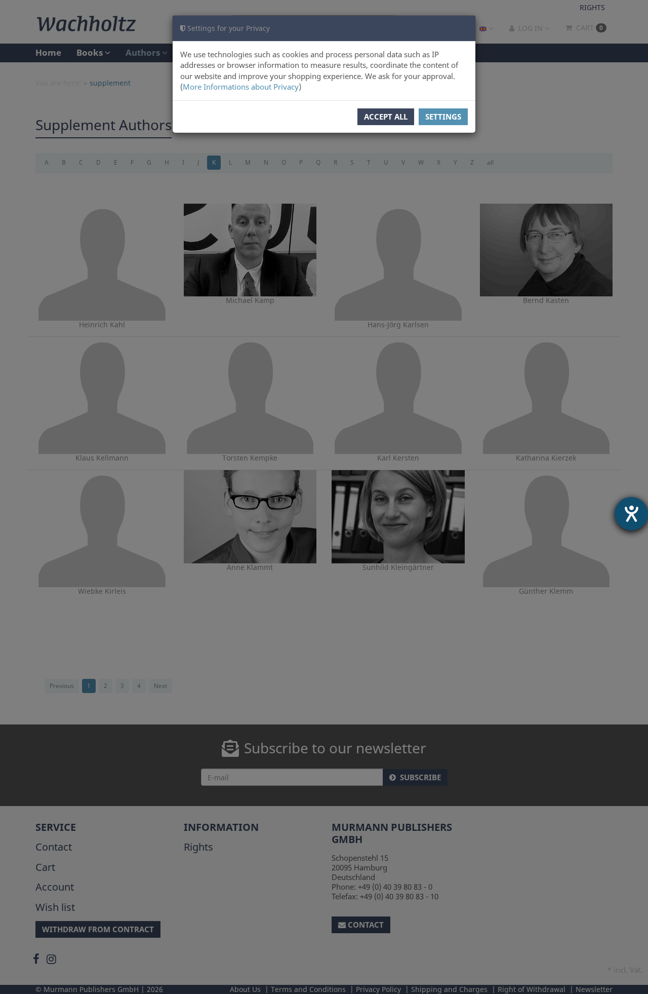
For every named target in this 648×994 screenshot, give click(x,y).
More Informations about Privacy (241, 87)
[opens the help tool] (631, 513)
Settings (443, 116)
